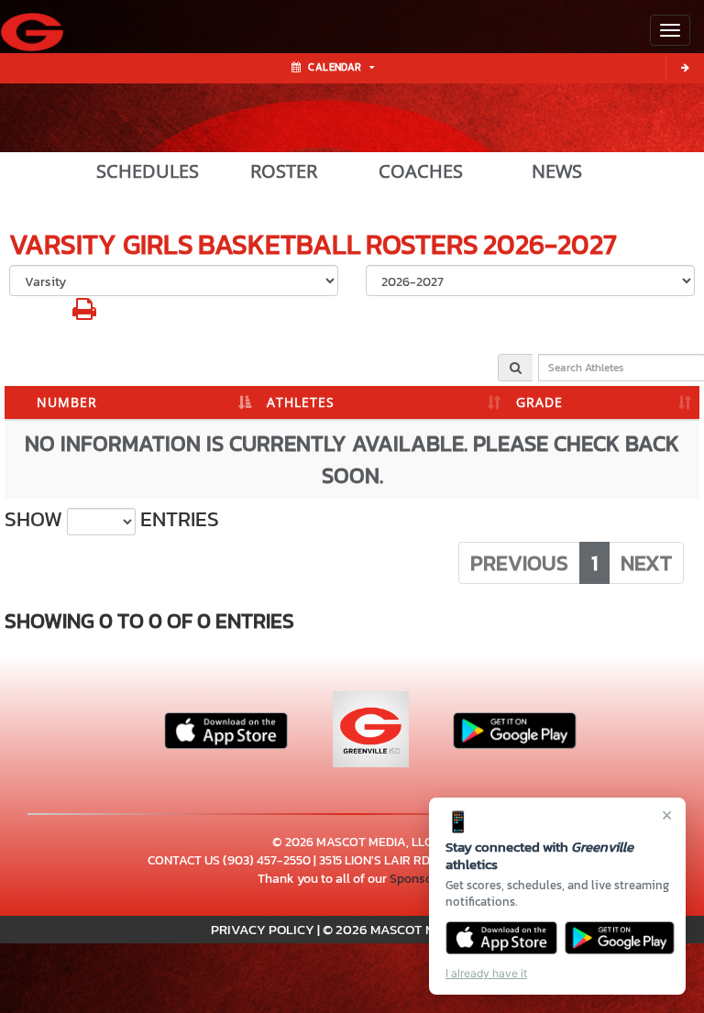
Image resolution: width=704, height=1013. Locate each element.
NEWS (557, 171)
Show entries (112, 519)
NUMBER (67, 402)
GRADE (539, 402)
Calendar (334, 67)
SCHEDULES (147, 171)
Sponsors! (418, 878)
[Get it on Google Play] (620, 937)
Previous (519, 562)
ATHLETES (301, 402)
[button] (84, 314)
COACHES (421, 171)
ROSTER (283, 171)
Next (646, 562)
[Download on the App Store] (501, 937)
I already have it (486, 973)
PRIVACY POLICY (262, 929)
